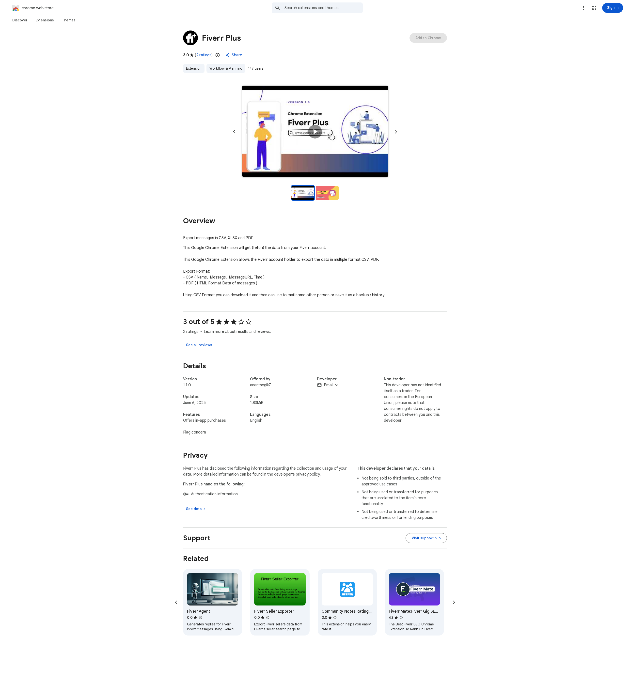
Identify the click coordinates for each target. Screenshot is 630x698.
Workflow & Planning (225, 68)
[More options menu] (583, 8)
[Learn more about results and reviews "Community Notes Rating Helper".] (335, 617)
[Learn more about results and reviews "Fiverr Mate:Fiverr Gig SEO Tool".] (401, 617)
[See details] (195, 509)
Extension (194, 68)
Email (328, 385)
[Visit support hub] (426, 538)
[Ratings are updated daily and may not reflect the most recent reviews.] (217, 55)
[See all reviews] (199, 345)
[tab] (20, 20)
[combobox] (323, 8)
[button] (594, 8)
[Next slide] (396, 132)
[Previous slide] (234, 132)
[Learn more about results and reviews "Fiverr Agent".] (200, 617)
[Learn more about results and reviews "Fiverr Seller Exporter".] (267, 617)
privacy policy (308, 474)
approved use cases (379, 484)
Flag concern (194, 432)
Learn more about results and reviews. (237, 331)
